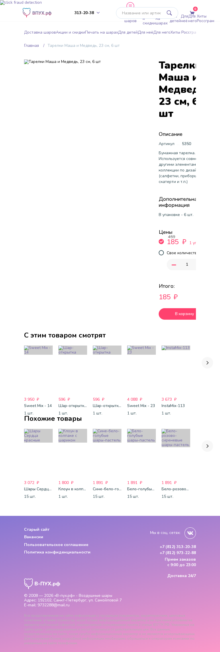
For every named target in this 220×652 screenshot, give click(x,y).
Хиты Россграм (205, 18)
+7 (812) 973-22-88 (178, 553)
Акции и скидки (149, 19)
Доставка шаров (133, 18)
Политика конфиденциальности (57, 552)
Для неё (184, 18)
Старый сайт (37, 529)
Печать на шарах (163, 19)
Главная (31, 45)
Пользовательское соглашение (56, 544)
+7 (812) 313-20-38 (178, 547)
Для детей (175, 18)
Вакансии (33, 537)
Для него (192, 18)
